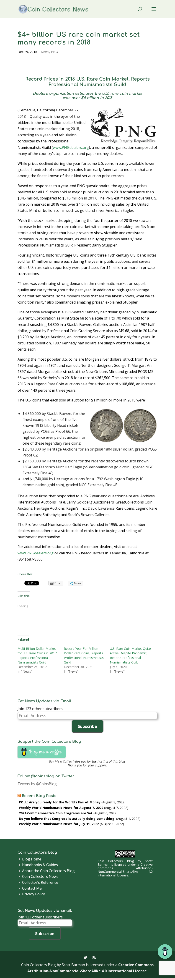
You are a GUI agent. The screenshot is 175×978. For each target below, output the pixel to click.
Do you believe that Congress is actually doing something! (67, 818)
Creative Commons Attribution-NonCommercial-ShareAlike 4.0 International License (125, 869)
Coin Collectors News (40, 876)
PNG (54, 52)
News (45, 52)
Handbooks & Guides (40, 864)
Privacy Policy (33, 894)
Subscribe (87, 726)
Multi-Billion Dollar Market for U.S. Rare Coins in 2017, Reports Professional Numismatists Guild (38, 655)
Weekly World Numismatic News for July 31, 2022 (59, 824)
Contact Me (32, 888)
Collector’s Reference (40, 882)
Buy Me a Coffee (60, 761)
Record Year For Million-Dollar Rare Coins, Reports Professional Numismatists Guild (84, 655)
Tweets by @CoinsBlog (37, 783)
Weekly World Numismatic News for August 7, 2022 (61, 807)
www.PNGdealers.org (71, 147)
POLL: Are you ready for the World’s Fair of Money (59, 802)
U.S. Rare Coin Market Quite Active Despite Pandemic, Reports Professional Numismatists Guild (130, 655)
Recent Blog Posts (39, 796)
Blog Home (31, 859)
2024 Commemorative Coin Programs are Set (56, 813)
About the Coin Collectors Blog (48, 870)
